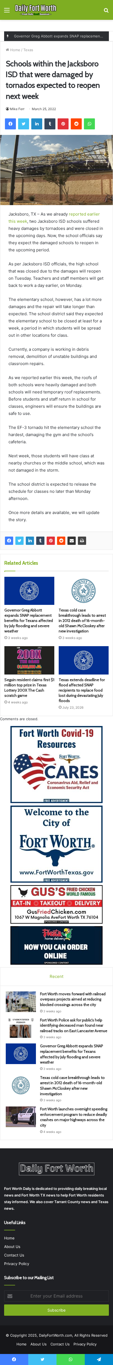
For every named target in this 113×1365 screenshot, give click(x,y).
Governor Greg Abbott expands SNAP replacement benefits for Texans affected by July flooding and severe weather (28, 620)
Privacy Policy (16, 1263)
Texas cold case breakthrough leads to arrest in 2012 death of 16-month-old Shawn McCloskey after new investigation (82, 620)
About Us (12, 1246)
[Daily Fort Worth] (36, 10)
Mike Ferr (17, 109)
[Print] (82, 541)
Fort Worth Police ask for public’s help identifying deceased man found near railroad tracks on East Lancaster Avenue (73, 1025)
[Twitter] (19, 541)
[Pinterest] (51, 541)
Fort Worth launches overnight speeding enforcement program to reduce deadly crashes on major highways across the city (73, 1117)
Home (14, 50)
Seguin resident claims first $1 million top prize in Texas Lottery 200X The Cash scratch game (29, 687)
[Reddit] (61, 541)
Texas (28, 50)
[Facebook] (9, 541)
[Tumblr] (40, 541)
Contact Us (14, 1255)
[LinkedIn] (30, 541)
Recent (56, 976)
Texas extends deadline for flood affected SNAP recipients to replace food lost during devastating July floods (82, 690)
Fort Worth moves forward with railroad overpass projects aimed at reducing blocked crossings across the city (73, 999)
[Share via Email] (71, 541)
